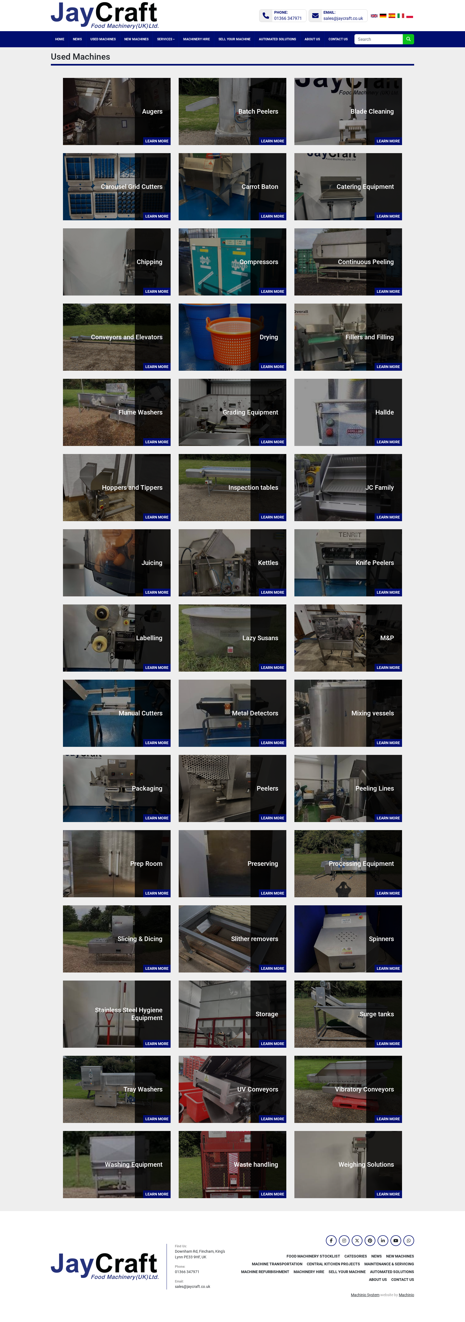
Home (59, 39)
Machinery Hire (196, 39)
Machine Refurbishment (265, 1272)
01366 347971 (288, 18)
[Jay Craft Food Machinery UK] (104, 1266)
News (77, 39)
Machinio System (365, 1295)
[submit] (408, 39)
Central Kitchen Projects (333, 1264)
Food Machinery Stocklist (313, 1256)
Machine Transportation (277, 1264)
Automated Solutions (277, 39)
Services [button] (164, 39)
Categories (103, 39)
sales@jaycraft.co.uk (343, 18)
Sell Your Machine (235, 39)
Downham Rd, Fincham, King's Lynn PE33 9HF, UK (200, 1254)
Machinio (406, 1295)
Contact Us (338, 39)
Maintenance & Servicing (389, 1264)
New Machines (136, 39)
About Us (312, 39)
